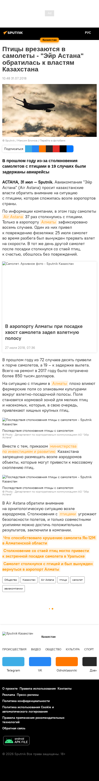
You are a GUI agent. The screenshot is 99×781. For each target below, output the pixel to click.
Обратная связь (13, 728)
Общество (10, 579)
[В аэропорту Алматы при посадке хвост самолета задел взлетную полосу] (49, 291)
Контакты (65, 688)
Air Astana (13, 216)
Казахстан (29, 579)
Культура (73, 649)
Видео (36, 649)
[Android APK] (16, 741)
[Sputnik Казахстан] (13, 34)
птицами (68, 513)
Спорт (89, 649)
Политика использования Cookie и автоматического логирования (28, 709)
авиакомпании (13, 588)
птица (63, 579)
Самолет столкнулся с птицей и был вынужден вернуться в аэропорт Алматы (48, 566)
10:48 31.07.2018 (14, 78)
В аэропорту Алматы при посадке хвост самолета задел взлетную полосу (44, 332)
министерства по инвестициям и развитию (40, 448)
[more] (91, 347)
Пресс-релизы (28, 695)
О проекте (10, 688)
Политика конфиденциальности (26, 701)
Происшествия (14, 649)
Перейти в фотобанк (52, 140)
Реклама (8, 695)
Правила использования (38, 688)
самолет (77, 579)
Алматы (48, 222)
